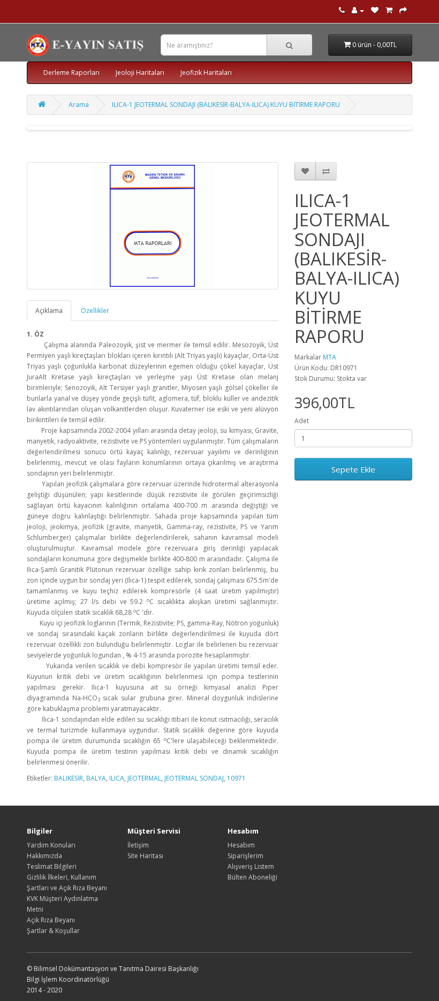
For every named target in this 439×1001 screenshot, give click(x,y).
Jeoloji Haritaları (140, 72)
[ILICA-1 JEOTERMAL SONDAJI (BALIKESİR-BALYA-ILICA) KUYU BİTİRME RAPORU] (152, 225)
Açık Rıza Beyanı (51, 919)
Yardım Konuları (51, 845)
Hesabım (241, 845)
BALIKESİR (68, 778)
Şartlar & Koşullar (53, 930)
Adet (301, 420)
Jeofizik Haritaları (206, 72)
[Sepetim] (388, 10)
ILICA (116, 778)
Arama (79, 104)
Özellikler (95, 310)
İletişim (138, 845)
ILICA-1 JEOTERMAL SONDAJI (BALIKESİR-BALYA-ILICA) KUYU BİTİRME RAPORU (226, 104)
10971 (236, 778)
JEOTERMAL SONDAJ (194, 778)
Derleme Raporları (71, 72)
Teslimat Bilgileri (52, 866)
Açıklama (49, 310)
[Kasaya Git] (403, 10)
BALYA (96, 778)
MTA (329, 357)
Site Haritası (145, 855)
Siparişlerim (245, 855)
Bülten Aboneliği (252, 877)
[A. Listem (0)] (375, 10)
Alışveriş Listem (251, 866)
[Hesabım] (358, 10)
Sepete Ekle (353, 469)
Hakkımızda (44, 855)
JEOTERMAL (144, 778)
